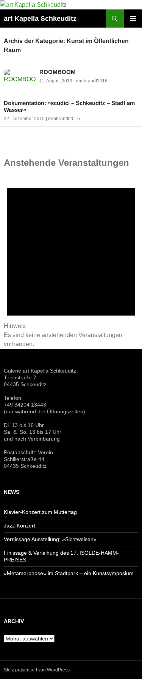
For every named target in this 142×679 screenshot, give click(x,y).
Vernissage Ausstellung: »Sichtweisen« (50, 539)
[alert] (71, 260)
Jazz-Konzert (19, 526)
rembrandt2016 (92, 81)
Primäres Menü (133, 18)
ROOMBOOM (57, 72)
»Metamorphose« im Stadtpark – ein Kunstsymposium (69, 573)
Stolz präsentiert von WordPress (37, 670)
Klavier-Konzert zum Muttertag (40, 512)
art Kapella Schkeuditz (40, 18)
